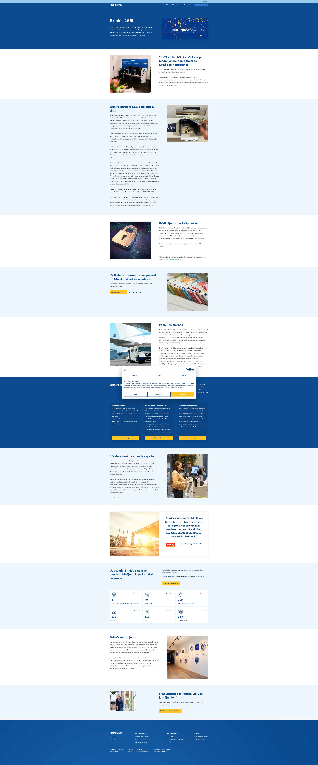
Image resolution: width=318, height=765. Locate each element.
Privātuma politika (176, 260)
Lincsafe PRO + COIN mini (176, 739)
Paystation (172, 742)
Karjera (205, 1)
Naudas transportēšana (202, 736)
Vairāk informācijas (117, 292)
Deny (135, 394)
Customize (158, 394)
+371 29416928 (141, 740)
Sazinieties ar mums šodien (169, 711)
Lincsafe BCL (172, 736)
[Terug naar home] (118, 4)
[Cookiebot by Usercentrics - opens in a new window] (187, 369)
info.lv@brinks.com (142, 742)
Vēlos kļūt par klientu (135, 292)
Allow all (182, 394)
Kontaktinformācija (170, 583)
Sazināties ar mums (200, 5)
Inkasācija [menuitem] (166, 5)
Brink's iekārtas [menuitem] (176, 5)
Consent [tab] (134, 375)
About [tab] (184, 375)
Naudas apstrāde (200, 739)
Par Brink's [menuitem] (187, 5)
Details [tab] (159, 375)
